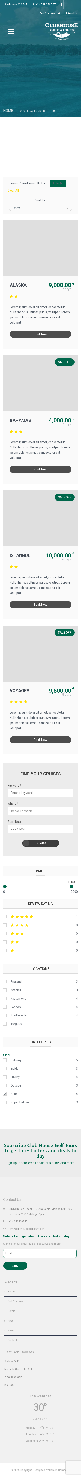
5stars (40, 916)
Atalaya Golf (11, 1361)
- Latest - (16, 208)
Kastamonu (18, 998)
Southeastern (20, 1015)
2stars (40, 942)
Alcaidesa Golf (13, 1377)
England (16, 981)
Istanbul (20, 555)
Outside (16, 1085)
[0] (5, 886)
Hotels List (71, 13)
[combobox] (40, 811)
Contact (12, 1340)
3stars (40, 933)
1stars (40, 950)
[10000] (71, 886)
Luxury (15, 1077)
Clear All (13, 190)
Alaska (18, 285)
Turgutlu (16, 1024)
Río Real (9, 1384)
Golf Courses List (50, 13)
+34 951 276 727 (45, 4)
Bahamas (20, 420)
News (11, 1330)
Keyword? (14, 785)
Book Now (40, 334)
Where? (13, 803)
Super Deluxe (20, 1102)
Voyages (19, 690)
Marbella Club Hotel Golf (18, 1369)
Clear (6, 1055)
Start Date (15, 822)
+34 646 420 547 (16, 4)
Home (8, 111)
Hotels (11, 1311)
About (11, 1320)
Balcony (16, 1060)
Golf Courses (15, 1301)
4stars (40, 925)
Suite (14, 1094)
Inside (15, 1068)
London (16, 1007)
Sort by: (40, 200)
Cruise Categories (32, 110)
